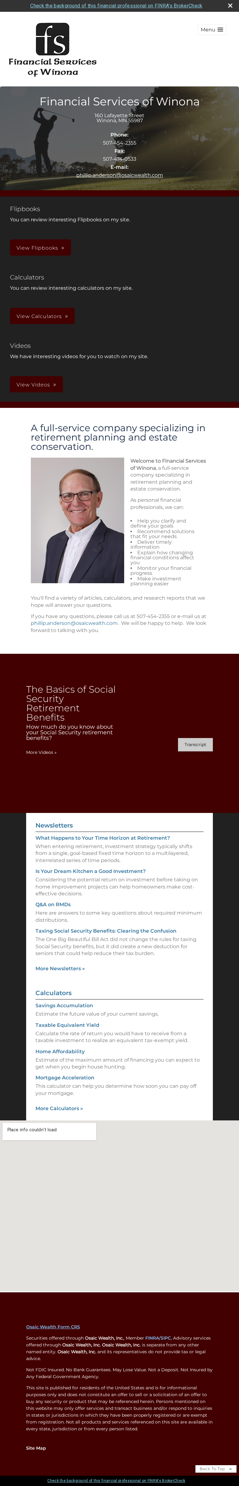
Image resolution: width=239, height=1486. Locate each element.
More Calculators (59, 1108)
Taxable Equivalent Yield (67, 1025)
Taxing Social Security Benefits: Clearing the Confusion (105, 931)
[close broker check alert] (230, 5)
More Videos (41, 752)
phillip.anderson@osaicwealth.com (119, 175)
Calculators (53, 993)
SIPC (166, 1338)
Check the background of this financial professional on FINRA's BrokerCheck (116, 6)
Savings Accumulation (64, 1005)
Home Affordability (60, 1052)
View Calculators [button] (39, 316)
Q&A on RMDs (53, 904)
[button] (212, 29)
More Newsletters (60, 968)
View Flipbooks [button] (37, 248)
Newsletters (54, 825)
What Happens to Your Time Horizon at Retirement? (102, 838)
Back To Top (213, 1468)
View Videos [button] (33, 385)
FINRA (152, 1338)
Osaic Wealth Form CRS (53, 1327)
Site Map (36, 1448)
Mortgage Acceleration (64, 1078)
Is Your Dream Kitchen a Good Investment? (90, 871)
